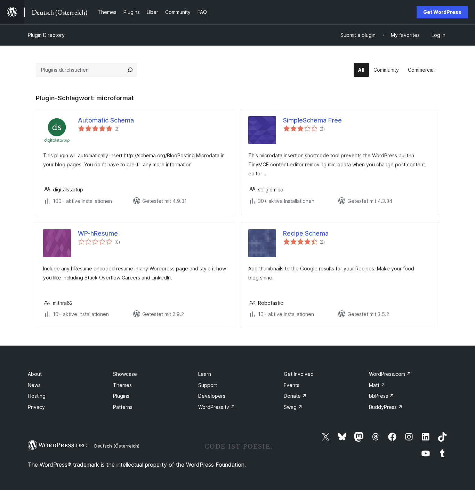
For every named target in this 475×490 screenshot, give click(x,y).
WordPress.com (390, 374)
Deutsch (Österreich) (116, 446)
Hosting (37, 396)
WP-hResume (98, 233)
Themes (122, 385)
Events (291, 385)
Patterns (122, 407)
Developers (211, 396)
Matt (377, 385)
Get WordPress (442, 12)
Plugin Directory (46, 35)
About (35, 374)
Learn (204, 374)
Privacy (36, 407)
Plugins (121, 396)
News (34, 385)
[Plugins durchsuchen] (130, 70)
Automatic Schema (106, 120)
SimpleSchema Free (312, 120)
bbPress (381, 396)
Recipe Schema (306, 233)
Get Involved (299, 374)
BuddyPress (386, 407)
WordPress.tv (216, 407)
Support (207, 385)
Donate (295, 396)
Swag (293, 407)
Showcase (125, 374)
